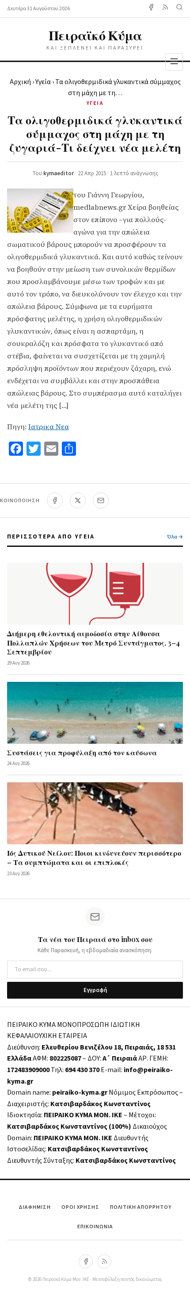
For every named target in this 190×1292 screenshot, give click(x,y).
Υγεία (43, 82)
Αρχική (20, 82)
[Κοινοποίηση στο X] (78, 500)
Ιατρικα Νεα (48, 426)
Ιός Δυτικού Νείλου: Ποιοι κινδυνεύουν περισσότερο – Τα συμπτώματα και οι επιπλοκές (94, 857)
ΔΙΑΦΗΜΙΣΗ (35, 1207)
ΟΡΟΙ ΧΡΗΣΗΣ (80, 1207)
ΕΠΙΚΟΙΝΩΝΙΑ (95, 1226)
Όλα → (175, 537)
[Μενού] (174, 61)
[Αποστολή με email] (101, 500)
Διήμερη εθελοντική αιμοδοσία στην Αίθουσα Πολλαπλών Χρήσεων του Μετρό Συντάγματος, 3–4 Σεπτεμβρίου (93, 643)
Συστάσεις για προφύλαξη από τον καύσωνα (82, 752)
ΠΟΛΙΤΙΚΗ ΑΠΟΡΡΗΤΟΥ (140, 1207)
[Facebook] (151, 9)
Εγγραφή (95, 990)
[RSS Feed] (165, 9)
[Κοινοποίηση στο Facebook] (55, 500)
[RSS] (104, 1261)
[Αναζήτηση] (179, 9)
